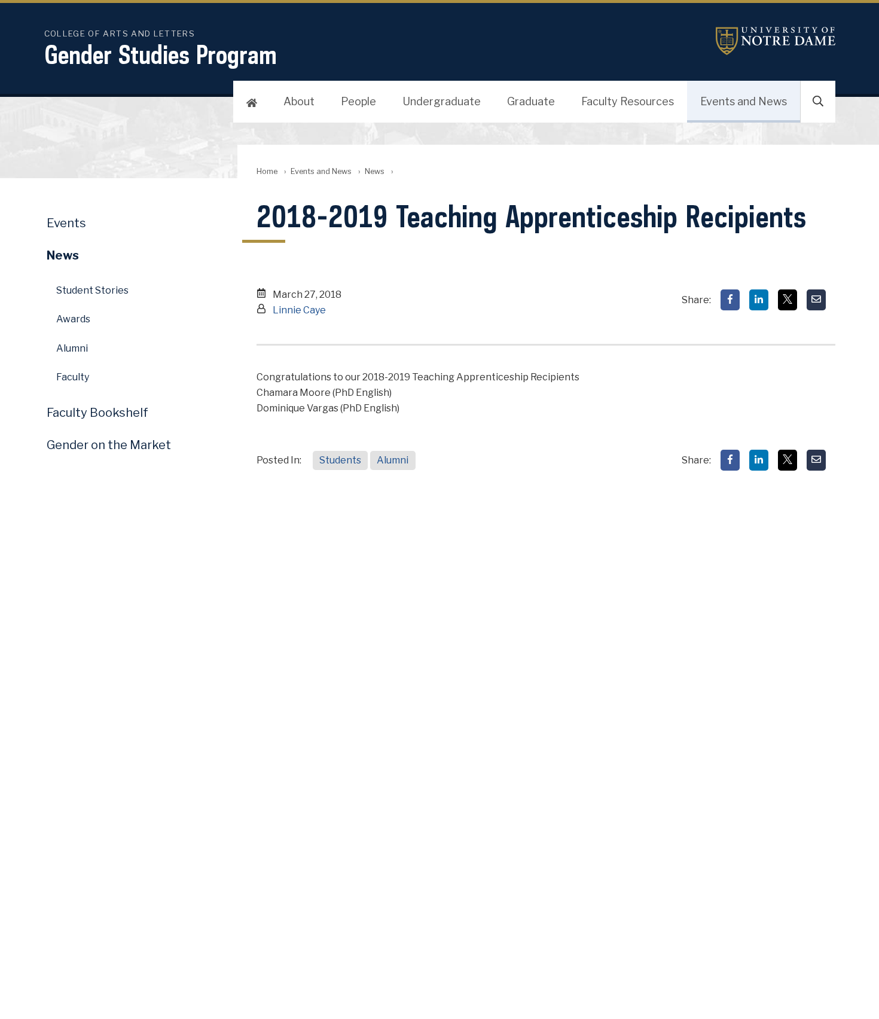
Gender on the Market (109, 445)
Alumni (392, 460)
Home (267, 171)
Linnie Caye (299, 310)
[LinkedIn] (758, 299)
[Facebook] (730, 299)
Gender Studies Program (160, 54)
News (374, 171)
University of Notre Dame (775, 41)
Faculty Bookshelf (97, 412)
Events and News (743, 101)
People (358, 101)
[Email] (816, 299)
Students (340, 460)
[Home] (251, 102)
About (299, 101)
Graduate (531, 101)
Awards (73, 319)
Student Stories (92, 290)
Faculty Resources (627, 101)
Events (66, 223)
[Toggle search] (818, 102)
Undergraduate (441, 101)
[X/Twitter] (787, 299)
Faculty (72, 377)
